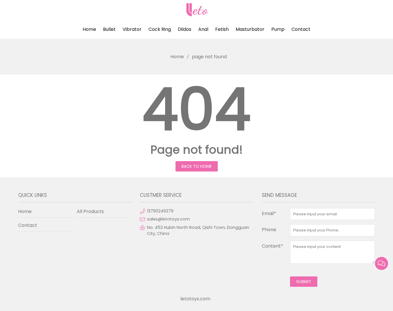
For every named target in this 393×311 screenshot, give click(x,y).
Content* (272, 246)
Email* (269, 213)
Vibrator (132, 29)
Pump (278, 29)
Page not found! (196, 150)
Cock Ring (159, 29)
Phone (269, 229)
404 (196, 109)
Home (89, 29)
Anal (203, 29)
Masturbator (250, 29)
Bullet (109, 29)
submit (303, 281)
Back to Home (197, 166)
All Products (90, 211)
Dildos (184, 29)
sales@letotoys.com (168, 219)
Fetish (222, 29)
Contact (300, 29)
